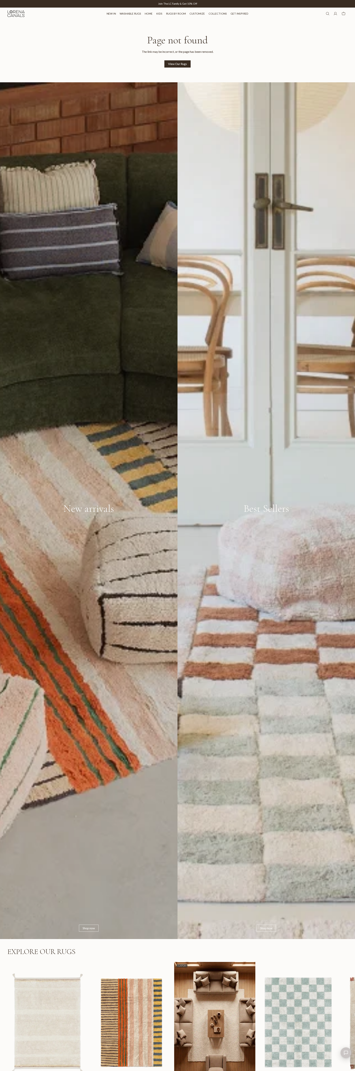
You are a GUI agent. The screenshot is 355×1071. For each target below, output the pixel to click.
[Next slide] (343, 1027)
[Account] (335, 14)
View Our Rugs (177, 64)
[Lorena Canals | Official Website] (16, 14)
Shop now (89, 928)
